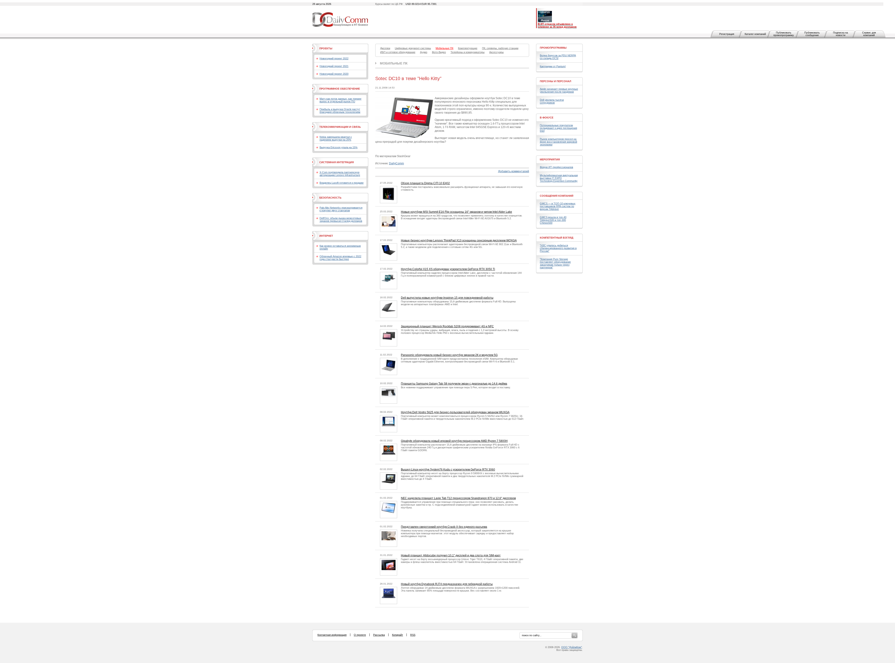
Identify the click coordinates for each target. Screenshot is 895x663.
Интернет (326, 235)
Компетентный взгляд (556, 237)
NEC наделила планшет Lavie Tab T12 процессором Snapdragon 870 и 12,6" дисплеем (458, 498)
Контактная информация (332, 634)
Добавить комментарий (513, 171)
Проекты (325, 48)
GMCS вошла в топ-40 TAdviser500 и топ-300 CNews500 (553, 220)
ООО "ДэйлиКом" (571, 647)
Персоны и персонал (555, 81)
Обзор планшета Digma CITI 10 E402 (425, 183)
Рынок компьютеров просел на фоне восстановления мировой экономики (558, 142)
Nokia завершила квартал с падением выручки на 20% (336, 138)
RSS (412, 634)
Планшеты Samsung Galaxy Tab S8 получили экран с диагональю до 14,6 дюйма (454, 383)
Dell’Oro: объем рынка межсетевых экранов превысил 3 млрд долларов (341, 219)
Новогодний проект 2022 (334, 58)
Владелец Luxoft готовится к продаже (342, 182)
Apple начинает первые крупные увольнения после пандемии (559, 90)
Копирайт (397, 634)
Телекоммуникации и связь (340, 126)
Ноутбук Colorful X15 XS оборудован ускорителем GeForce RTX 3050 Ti (448, 269)
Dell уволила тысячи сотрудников (552, 101)
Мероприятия (550, 159)
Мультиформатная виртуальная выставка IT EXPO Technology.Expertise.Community (559, 178)
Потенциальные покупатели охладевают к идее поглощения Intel (558, 128)
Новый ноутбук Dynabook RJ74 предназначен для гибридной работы (447, 584)
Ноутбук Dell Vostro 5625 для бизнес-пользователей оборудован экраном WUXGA (455, 412)
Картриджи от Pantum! (553, 66)
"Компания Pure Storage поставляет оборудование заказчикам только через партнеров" (555, 263)
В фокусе (546, 117)
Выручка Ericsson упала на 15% (339, 147)
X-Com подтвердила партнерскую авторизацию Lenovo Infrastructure (340, 173)
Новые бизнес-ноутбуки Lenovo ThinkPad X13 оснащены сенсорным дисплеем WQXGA (459, 240)
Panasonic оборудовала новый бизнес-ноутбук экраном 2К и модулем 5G (449, 355)
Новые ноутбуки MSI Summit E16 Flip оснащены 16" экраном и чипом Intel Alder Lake (456, 211)
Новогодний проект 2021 (334, 66)
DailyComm (396, 163)
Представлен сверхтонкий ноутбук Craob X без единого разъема (444, 526)
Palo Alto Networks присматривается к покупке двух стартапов (341, 209)
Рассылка (379, 634)
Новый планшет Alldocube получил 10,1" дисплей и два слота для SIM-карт (451, 555)
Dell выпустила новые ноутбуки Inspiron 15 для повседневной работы (447, 297)
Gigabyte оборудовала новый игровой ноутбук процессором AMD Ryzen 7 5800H (454, 441)
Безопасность (330, 197)
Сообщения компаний (556, 195)
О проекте (360, 634)
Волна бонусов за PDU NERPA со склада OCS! (558, 57)
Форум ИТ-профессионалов (556, 167)
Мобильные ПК (394, 63)
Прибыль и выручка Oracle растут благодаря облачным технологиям (340, 110)
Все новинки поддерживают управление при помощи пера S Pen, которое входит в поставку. (456, 387)
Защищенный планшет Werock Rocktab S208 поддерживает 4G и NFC (447, 326)
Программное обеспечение (339, 88)
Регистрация (726, 34)
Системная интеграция (336, 162)
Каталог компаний (755, 34)
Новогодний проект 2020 (334, 73)
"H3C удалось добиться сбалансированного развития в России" (558, 248)
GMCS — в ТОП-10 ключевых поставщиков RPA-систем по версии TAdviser (557, 206)
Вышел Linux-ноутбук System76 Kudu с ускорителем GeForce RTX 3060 (448, 469)
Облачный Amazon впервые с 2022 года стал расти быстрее (340, 257)
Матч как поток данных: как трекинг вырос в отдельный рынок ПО (340, 100)
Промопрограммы (553, 47)
